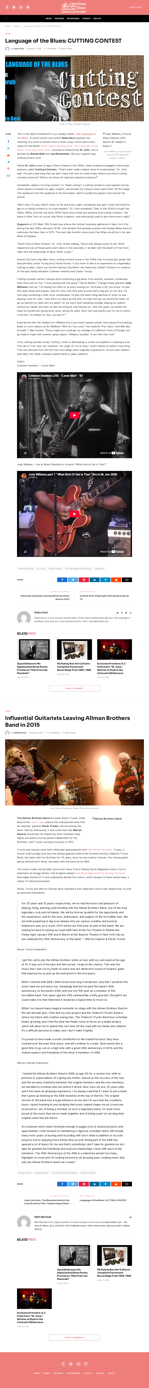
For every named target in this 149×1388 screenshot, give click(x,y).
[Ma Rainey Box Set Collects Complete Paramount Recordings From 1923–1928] (74, 649)
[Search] (143, 18)
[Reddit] (8, 155)
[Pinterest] (8, 169)
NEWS (49, 18)
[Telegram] (8, 162)
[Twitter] (8, 148)
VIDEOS (97, 18)
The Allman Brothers (100, 849)
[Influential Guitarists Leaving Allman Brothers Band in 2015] (74, 772)
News (8, 33)
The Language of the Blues (78, 568)
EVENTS (87, 18)
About (112, 1373)
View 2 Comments (74, 1337)
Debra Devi (19, 48)
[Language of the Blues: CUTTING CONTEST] (74, 88)
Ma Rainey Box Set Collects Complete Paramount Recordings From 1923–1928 (74, 667)
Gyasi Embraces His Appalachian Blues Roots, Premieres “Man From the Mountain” (32, 668)
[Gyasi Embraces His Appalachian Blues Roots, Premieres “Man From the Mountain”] (34, 649)
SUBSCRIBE (135, 7)
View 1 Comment (74, 688)
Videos (100, 1373)
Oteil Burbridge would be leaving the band (100, 873)
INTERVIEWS (73, 18)
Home (36, 1373)
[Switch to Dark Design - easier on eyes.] (138, 18)
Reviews (58, 1373)
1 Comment (51, 48)
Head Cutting (55, 568)
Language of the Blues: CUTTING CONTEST (103, 1200)
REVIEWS (59, 18)
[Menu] (6, 18)
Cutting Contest (26, 568)
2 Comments (54, 733)
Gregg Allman (41, 1173)
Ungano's (99, 568)
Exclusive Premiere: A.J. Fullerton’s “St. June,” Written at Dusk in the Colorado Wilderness (111, 668)
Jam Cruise (37, 822)
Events (88, 1373)
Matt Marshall (20, 733)
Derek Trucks (24, 1173)
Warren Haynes (88, 1173)
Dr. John (41, 568)
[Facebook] (8, 141)
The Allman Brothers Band (64, 1173)
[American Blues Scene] (74, 7)
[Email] (8, 175)
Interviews (73, 1373)
